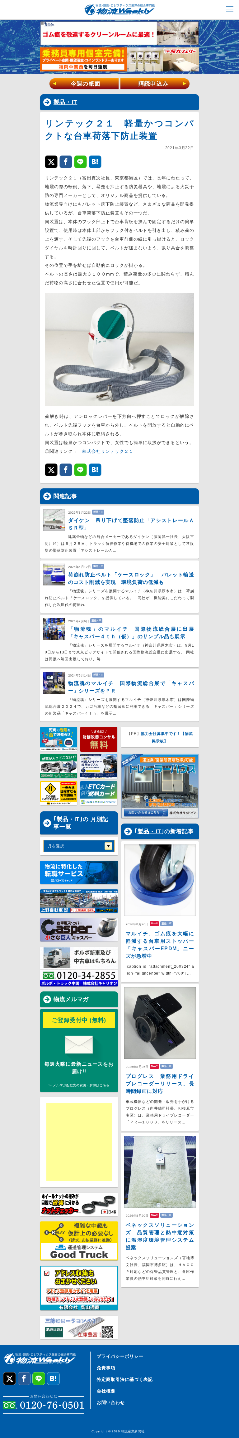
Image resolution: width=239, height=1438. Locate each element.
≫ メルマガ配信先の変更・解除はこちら (79, 1085)
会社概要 (106, 1390)
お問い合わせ (111, 1402)
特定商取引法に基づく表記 (125, 1379)
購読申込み (162, 84)
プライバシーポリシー (120, 1356)
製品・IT (65, 102)
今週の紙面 (77, 84)
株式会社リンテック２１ (108, 451)
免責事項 (106, 1367)
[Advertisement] (94, 1142)
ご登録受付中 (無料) (79, 1020)
